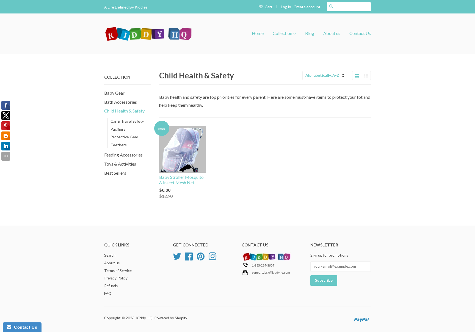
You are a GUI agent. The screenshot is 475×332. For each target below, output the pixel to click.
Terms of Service (118, 270)
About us (331, 33)
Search (109, 255)
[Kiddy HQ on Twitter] (177, 255)
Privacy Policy (116, 278)
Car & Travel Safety (127, 121)
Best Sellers (115, 172)
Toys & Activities (120, 163)
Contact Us (360, 33)
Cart (268, 6)
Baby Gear (114, 92)
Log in (286, 6)
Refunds (111, 286)
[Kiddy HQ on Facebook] (189, 255)
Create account (307, 6)
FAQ (107, 293)
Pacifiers (118, 129)
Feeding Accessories (123, 154)
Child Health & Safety (124, 110)
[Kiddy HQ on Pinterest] (201, 255)
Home (258, 33)
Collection (283, 33)
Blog (309, 33)
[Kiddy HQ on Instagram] (212, 255)
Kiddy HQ (144, 318)
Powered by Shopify (170, 318)
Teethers (119, 144)
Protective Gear (124, 137)
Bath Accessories (120, 102)
